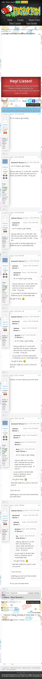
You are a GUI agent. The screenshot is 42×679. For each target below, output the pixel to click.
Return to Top (27, 668)
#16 (39, 375)
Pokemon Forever (6, 30)
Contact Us (5, 668)
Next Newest (16, 597)
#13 (39, 213)
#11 (39, 114)
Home (9, 20)
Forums (20, 20)
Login (18, 2)
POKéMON (16, 30)
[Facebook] (33, 102)
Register (24, 2)
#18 (39, 505)
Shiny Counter (15, 23)
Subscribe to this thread (10, 610)
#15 (39, 311)
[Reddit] (37, 102)
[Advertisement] (21, 56)
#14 (39, 256)
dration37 (5, 126)
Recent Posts (34, 20)
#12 (39, 157)
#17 (39, 418)
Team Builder (31, 23)
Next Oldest (5, 596)
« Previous (12, 101)
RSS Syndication (11, 669)
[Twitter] (30, 102)
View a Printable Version (11, 607)
